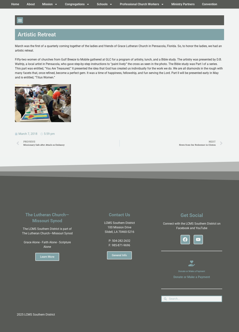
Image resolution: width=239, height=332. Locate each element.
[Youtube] (198, 239)
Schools (102, 4)
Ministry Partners (183, 4)
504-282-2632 (121, 241)
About (31, 4)
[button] (20, 20)
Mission (47, 4)
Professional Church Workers (139, 4)
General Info (119, 255)
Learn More (47, 256)
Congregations (75, 4)
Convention (209, 4)
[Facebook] (185, 239)
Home (15, 4)
